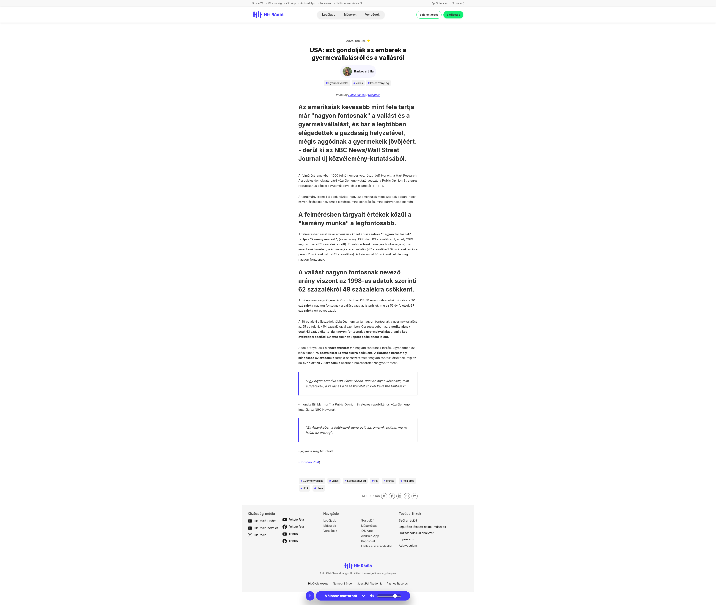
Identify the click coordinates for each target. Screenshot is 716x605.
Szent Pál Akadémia (369, 583)
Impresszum (407, 539)
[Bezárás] (410, 22)
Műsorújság (275, 3)
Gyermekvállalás (337, 83)
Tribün (293, 534)
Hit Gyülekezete (318, 583)
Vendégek (372, 14)
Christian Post (309, 462)
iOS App (291, 3)
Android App (307, 3)
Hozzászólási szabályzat (416, 533)
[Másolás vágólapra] (415, 496)
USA (304, 488)
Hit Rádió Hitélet (265, 521)
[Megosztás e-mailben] (407, 496)
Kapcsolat (326, 3)
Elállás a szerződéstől (349, 3)
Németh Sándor (343, 583)
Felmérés (407, 480)
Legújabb (328, 14)
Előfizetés (453, 14)
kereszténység (378, 83)
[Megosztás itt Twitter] (384, 496)
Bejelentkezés (429, 14)
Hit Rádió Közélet (266, 528)
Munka (389, 480)
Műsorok (350, 14)
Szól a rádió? (408, 520)
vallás (358, 83)
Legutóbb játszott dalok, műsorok (422, 527)
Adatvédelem (408, 545)
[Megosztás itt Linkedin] (399, 496)
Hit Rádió (260, 535)
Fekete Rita (296, 519)
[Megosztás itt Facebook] (392, 496)
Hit (375, 480)
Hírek (318, 488)
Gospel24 (257, 3)
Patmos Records (397, 583)
